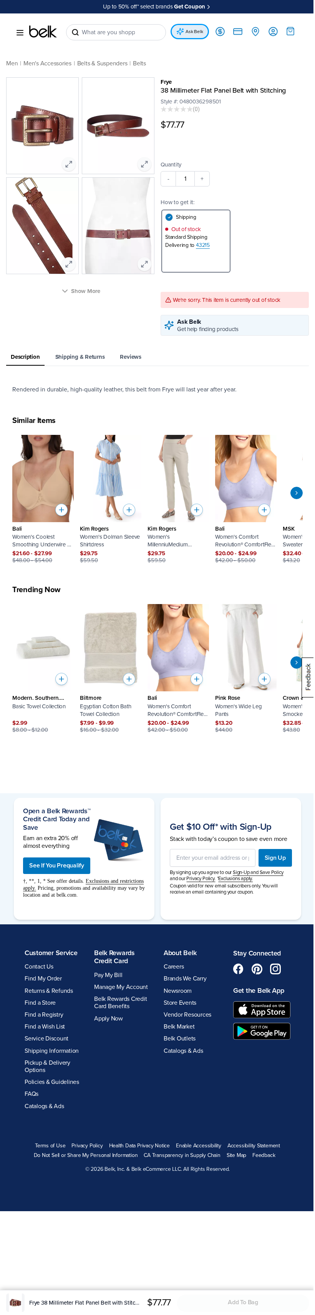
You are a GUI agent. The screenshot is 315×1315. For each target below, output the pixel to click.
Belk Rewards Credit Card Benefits (120, 1002)
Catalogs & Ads (44, 1106)
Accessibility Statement (253, 1146)
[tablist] (157, 357)
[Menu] (20, 33)
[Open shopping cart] (290, 31)
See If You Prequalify (56, 865)
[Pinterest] (257, 969)
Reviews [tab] (130, 356)
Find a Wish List (45, 1026)
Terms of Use (50, 1146)
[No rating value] (177, 109)
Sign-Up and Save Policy (258, 872)
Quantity (171, 164)
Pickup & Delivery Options (47, 1066)
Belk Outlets (180, 1038)
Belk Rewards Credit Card (114, 957)
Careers (174, 966)
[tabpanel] (157, 389)
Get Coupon (189, 6)
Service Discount (46, 1038)
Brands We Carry (185, 978)
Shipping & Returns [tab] (80, 356)
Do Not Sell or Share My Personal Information (86, 1155)
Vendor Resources (187, 1015)
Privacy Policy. (200, 879)
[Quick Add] (61, 510)
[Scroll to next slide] (296, 493)
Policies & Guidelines (52, 1082)
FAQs (31, 1094)
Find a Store (40, 1003)
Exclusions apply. (235, 879)
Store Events (180, 1003)
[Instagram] (275, 969)
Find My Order (43, 978)
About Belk (180, 953)
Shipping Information (52, 1051)
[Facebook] (238, 969)
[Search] (75, 32)
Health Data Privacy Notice (139, 1146)
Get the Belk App (258, 990)
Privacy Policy (87, 1146)
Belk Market (179, 1026)
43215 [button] (203, 245)
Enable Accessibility (198, 1146)
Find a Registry (44, 1015)
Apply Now (108, 1018)
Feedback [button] (263, 1155)
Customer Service (51, 953)
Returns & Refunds (49, 991)
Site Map (236, 1155)
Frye (166, 81)
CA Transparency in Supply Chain (182, 1155)
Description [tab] (25, 356)
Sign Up (275, 858)
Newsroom (178, 991)
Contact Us (39, 966)
